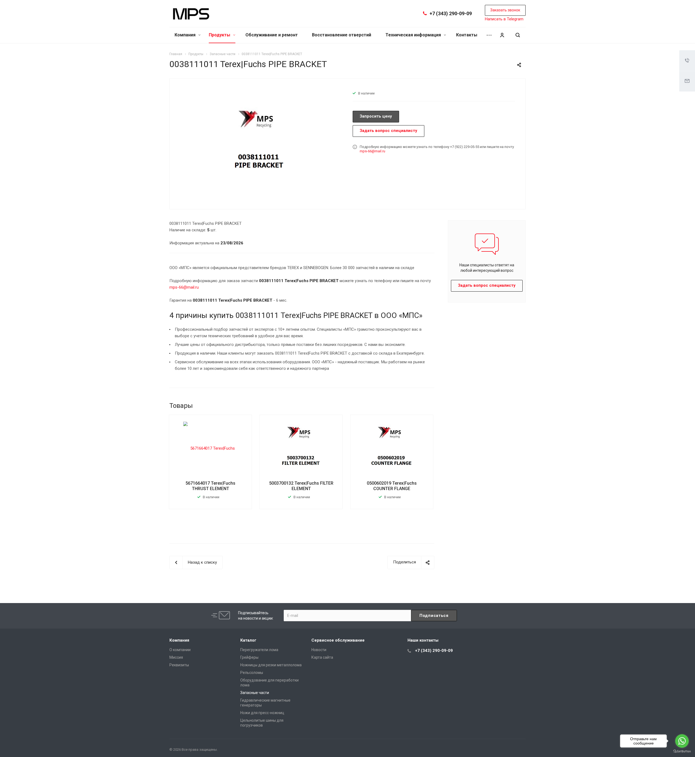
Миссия (176, 657)
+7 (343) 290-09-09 (450, 13)
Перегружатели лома (259, 650)
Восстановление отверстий (341, 34)
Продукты (220, 34)
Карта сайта (322, 657)
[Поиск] (518, 35)
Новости (318, 650)
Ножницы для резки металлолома (271, 665)
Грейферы (249, 657)
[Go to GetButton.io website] (682, 751)
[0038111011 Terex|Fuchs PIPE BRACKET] (259, 143)
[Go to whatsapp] (682, 741)
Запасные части (254, 692)
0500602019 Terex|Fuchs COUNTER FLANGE (392, 486)
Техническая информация (414, 34)
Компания (186, 34)
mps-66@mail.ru (372, 151)
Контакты (466, 34)
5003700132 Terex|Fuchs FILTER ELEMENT (301, 486)
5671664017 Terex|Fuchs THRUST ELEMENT (210, 486)
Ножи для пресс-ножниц (262, 713)
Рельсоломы (251, 672)
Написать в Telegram (504, 19)
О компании (180, 650)
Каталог (248, 640)
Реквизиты (179, 665)
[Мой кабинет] (502, 35)
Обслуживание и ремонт (271, 34)
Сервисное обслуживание (338, 640)
